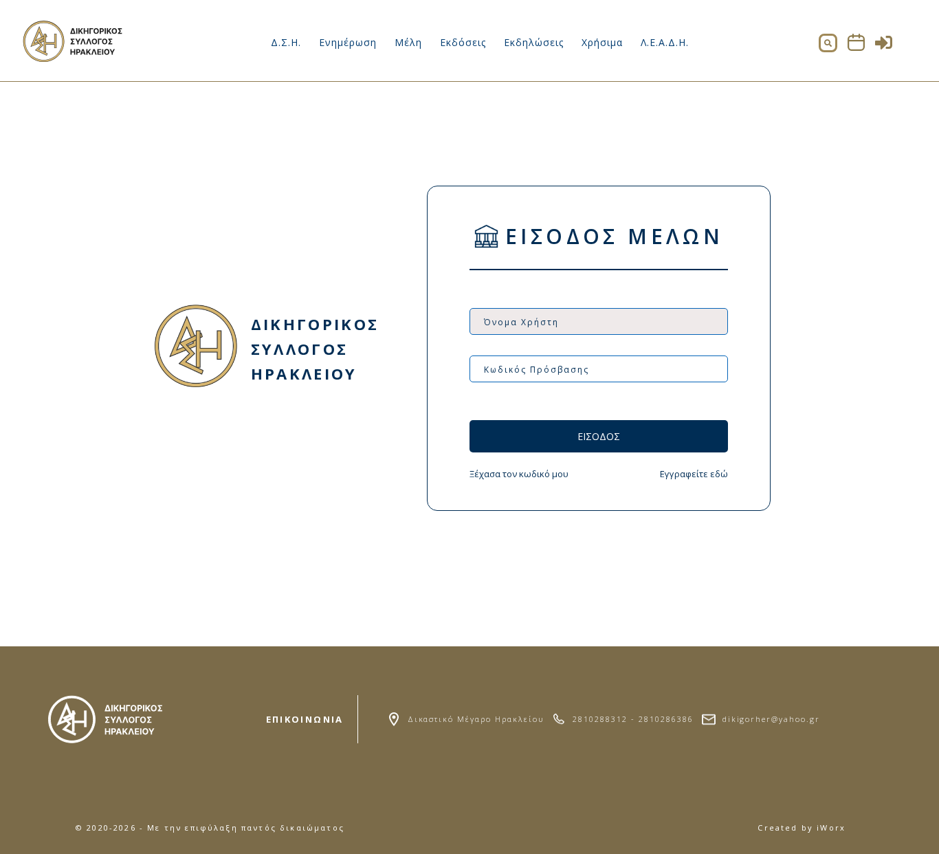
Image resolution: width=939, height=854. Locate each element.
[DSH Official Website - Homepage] (73, 58)
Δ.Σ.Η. (286, 42)
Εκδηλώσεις (534, 42)
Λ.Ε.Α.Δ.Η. (665, 42)
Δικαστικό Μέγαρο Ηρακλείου (476, 719)
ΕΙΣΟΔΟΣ (598, 436)
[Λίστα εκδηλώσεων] (856, 47)
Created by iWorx (802, 827)
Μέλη (408, 42)
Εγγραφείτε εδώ (694, 474)
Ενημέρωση (348, 42)
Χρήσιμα (602, 42)
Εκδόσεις (463, 42)
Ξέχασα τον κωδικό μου (519, 474)
